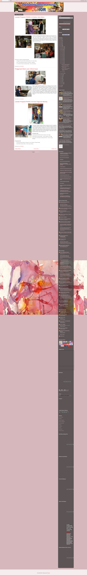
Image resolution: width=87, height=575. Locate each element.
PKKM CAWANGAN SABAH (64, 285)
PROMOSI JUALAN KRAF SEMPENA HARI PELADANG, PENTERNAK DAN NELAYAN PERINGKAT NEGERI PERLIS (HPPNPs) (66, 290)
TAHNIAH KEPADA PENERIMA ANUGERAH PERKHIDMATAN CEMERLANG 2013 (67, 98)
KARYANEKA (62, 183)
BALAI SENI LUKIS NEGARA (64, 157)
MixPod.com (66, 390)
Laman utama (36, 148)
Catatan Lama (53, 148)
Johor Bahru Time (66, 29)
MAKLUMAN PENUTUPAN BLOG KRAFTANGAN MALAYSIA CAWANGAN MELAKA (65, 257)
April (61, 79)
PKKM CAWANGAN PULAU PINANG (65, 270)
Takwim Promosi (61, 430)
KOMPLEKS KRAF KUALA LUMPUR (65, 214)
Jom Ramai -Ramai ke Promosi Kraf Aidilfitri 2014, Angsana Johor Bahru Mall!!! (65, 139)
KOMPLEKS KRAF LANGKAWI (64, 292)
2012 (61, 44)
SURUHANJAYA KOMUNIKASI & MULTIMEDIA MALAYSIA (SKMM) (65, 196)
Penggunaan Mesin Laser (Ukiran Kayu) (26, 69)
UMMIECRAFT (62, 336)
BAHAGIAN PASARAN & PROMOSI (65, 221)
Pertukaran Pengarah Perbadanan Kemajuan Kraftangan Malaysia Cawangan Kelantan (66, 276)
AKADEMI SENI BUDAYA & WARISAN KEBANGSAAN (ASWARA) (65, 153)
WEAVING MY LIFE (63, 311)
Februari (62, 82)
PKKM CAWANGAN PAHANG (64, 252)
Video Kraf (60, 429)
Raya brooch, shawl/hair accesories (65, 325)
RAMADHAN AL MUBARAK (64, 219)
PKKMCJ (60, 418)
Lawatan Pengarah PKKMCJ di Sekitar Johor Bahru (29, 17)
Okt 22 (63, 55)
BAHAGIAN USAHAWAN (63, 204)
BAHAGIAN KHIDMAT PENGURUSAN (65, 224)
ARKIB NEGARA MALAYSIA (64, 155)
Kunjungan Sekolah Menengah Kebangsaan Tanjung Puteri (67, 104)
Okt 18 (63, 59)
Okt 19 (63, 58)
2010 (61, 85)
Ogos (62, 74)
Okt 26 (63, 51)
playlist (63, 390)
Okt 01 (63, 71)
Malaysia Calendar (66, 34)
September (62, 73)
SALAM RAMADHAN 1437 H (64, 286)
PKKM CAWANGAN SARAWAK (64, 278)
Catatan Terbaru (18, 148)
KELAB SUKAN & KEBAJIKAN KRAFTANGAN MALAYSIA (64, 246)
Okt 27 (63, 50)
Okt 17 (63, 60)
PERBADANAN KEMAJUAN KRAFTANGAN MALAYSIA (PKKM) (65, 191)
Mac (61, 81)
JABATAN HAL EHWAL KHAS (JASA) (65, 170)
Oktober (62, 49)
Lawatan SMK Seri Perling (67, 133)
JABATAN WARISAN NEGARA (64, 181)
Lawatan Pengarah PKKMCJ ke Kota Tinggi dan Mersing (31, 101)
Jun (61, 77)
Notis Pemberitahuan (66, 144)
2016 (61, 39)
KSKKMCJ (60, 426)
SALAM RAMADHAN (63, 237)
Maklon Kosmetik (62, 215)
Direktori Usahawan (62, 421)
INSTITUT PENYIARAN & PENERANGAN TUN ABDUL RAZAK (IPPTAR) (65, 164)
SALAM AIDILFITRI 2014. (63, 293)
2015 (61, 40)
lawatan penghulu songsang (64, 306)
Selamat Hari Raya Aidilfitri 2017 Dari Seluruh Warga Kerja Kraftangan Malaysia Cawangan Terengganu (66, 268)
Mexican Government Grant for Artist (65, 222)
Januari (62, 83)
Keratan (60, 427)
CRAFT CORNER (62, 324)
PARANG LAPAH (62, 317)
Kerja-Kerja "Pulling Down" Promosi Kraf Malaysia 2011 (67, 118)
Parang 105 (61, 318)
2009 (61, 86)
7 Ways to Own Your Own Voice (64, 312)
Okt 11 (63, 63)
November (62, 48)
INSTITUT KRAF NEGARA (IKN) (65, 161)
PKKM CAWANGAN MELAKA (64, 255)
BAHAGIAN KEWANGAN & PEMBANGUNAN (64, 236)
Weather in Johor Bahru (65, 395)
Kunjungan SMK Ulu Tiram (67, 91)
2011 (61, 45)
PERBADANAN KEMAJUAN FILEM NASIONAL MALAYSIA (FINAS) (65, 188)
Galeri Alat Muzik (61, 423)
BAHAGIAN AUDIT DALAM (64, 241)
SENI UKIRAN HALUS (63, 314)
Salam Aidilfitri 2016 (62, 129)
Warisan (60, 424)
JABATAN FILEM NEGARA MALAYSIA (66, 168)
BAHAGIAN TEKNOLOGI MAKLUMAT (65, 232)
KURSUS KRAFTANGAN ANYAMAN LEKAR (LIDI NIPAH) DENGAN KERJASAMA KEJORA (68, 111)
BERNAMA (61, 159)
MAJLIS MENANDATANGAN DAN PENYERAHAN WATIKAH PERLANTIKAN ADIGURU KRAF (65, 229)
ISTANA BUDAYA (62, 166)
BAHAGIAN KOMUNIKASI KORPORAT (66, 208)
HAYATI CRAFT (62, 334)
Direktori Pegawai (61, 420)
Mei (61, 78)
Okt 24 (63, 54)
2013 (61, 43)
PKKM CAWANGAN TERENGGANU (65, 266)
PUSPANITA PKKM (63, 239)
